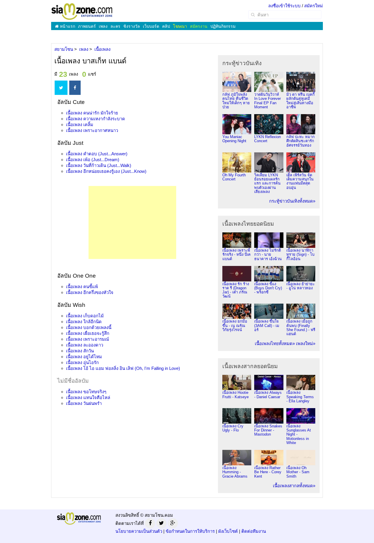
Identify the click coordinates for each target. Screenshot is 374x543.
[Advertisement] (132, 222)
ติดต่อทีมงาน (253, 531)
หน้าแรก (67, 26)
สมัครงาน (198, 26)
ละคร (115, 26)
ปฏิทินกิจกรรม (223, 26)
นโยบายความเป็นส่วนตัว (138, 531)
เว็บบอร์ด (151, 26)
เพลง (103, 26)
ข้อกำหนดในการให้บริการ (190, 531)
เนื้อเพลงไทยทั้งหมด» (275, 343)
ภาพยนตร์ (87, 26)
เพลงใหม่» (305, 343)
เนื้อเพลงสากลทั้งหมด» (294, 485)
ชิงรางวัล (131, 26)
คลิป (166, 26)
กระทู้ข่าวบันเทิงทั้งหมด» (292, 201)
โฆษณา (180, 26)
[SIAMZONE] (81, 11)
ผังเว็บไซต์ (228, 531)
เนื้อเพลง (92, 112)
